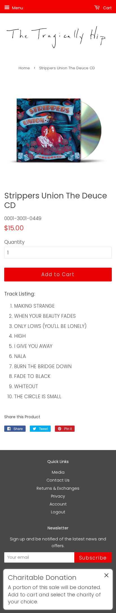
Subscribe (93, 557)
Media (58, 472)
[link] (58, 589)
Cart (107, 8)
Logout (58, 512)
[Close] (106, 576)
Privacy (58, 496)
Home (24, 68)
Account (58, 504)
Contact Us (58, 480)
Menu (17, 8)
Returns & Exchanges (58, 488)
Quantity (14, 242)
